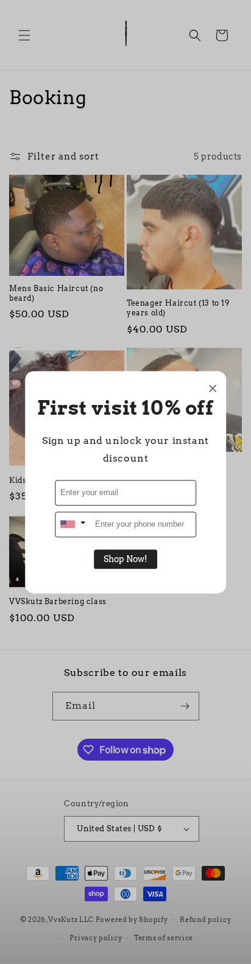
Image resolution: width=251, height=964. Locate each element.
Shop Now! (125, 559)
